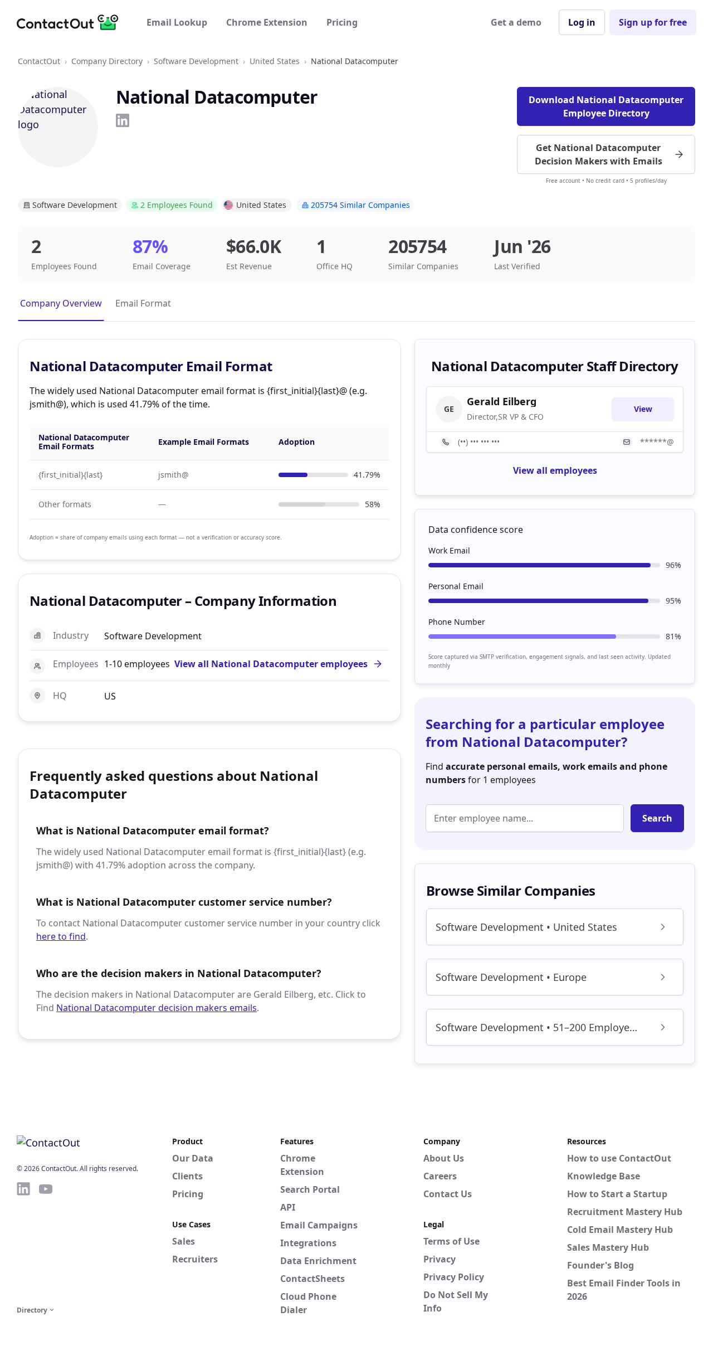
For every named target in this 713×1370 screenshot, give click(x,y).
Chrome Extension (266, 22)
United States (275, 61)
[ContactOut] (71, 22)
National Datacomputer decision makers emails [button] (156, 1008)
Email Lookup (176, 22)
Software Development (196, 61)
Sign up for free (653, 22)
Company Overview (61, 303)
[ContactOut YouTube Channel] (45, 1241)
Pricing (342, 22)
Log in (581, 22)
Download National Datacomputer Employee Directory (606, 106)
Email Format (143, 303)
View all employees (555, 470)
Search (657, 818)
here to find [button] (61, 936)
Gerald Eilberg (501, 401)
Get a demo (516, 22)
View (643, 409)
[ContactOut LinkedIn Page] (23, 1241)
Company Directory (107, 61)
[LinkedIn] (122, 120)
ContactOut (39, 61)
